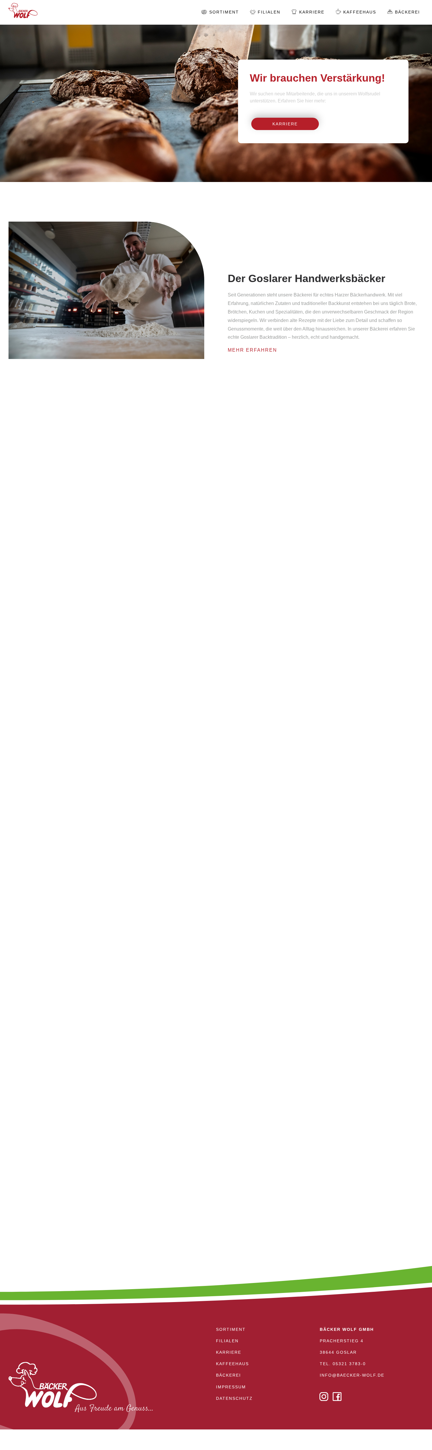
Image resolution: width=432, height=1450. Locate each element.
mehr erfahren (252, 350)
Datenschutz (234, 1398)
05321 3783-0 (349, 1363)
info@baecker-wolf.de (352, 1375)
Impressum (231, 1387)
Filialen (269, 12)
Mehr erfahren (272, 512)
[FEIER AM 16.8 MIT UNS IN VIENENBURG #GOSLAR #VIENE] (74, 1136)
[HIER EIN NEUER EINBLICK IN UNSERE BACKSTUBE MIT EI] (358, 1136)
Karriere (285, 124)
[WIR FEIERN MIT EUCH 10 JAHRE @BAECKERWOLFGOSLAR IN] (216, 1136)
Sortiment (224, 12)
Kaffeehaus (359, 12)
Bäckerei (407, 12)
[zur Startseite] (23, 15)
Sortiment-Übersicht (216, 749)
